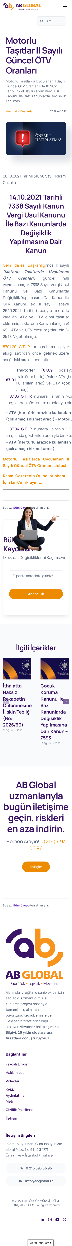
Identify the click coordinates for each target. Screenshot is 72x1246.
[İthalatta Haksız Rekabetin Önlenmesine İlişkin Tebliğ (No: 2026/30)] (17, 668)
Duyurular (26, 111)
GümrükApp (21, 905)
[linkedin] (42, 1219)
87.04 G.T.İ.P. (22, 429)
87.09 (48, 370)
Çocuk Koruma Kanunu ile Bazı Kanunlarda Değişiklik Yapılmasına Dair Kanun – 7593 (54, 712)
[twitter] (64, 1219)
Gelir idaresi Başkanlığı (24, 265)
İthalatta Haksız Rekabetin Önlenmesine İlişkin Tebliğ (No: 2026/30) (17, 705)
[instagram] (50, 1219)
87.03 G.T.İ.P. (21, 396)
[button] (6, 701)
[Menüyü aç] (64, 6)
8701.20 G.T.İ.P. (18, 346)
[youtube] (57, 1219)
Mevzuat (11, 111)
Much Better (56, 1209)
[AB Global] (31, 6)
